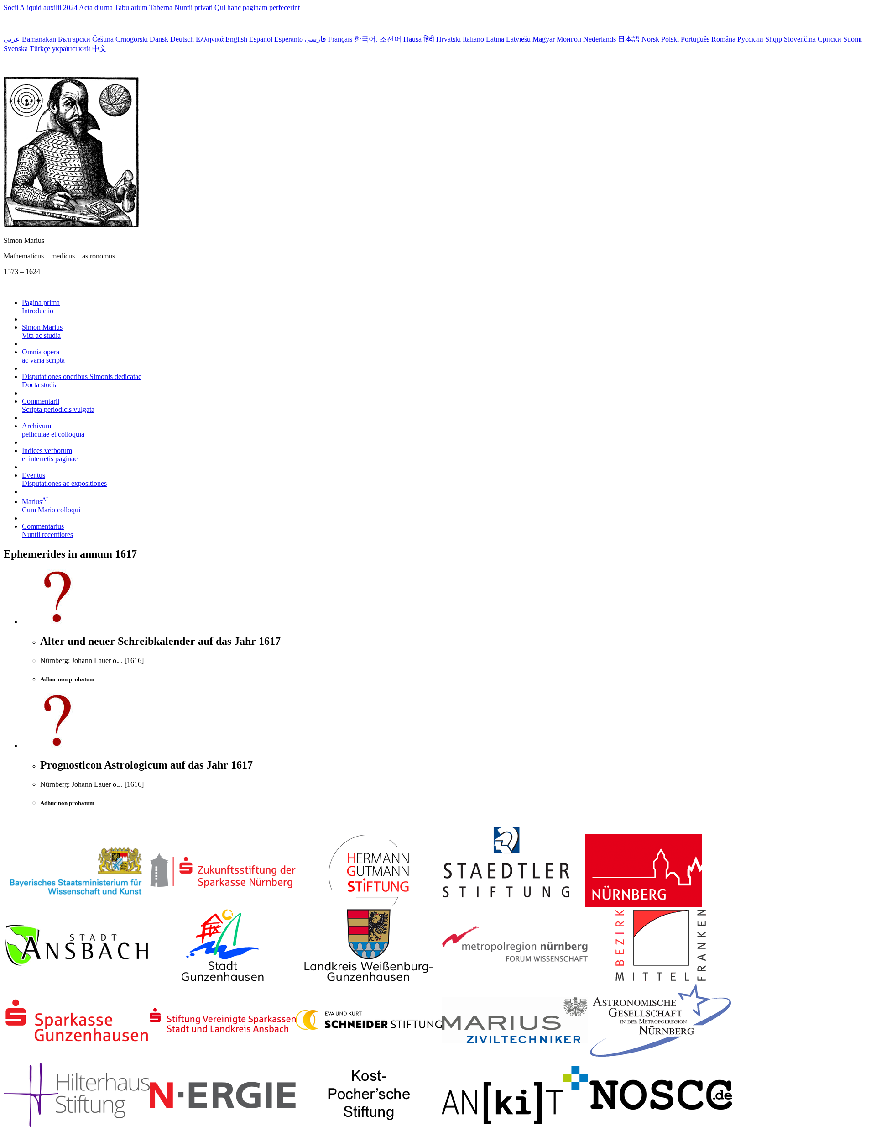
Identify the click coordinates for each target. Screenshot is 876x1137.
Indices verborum (50, 455)
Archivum (53, 430)
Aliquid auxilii (40, 7)
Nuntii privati (193, 7)
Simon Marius (42, 331)
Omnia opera (43, 356)
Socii (11, 7)
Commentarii (58, 405)
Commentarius (47, 530)
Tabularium (131, 7)
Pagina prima (41, 307)
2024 (70, 7)
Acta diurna (96, 7)
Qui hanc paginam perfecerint (257, 7)
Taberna (160, 7)
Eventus (64, 479)
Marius (51, 506)
